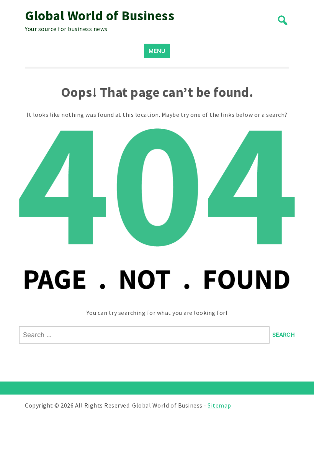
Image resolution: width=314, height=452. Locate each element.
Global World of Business (99, 15)
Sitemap (219, 405)
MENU (157, 50)
